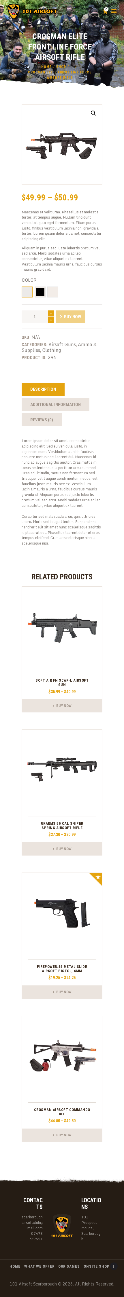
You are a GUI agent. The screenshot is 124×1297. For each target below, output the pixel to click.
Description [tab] (43, 389)
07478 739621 (36, 1236)
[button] (93, 113)
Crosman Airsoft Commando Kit (62, 1112)
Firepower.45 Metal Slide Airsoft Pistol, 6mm (62, 968)
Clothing (51, 350)
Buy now (72, 316)
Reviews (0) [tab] (41, 419)
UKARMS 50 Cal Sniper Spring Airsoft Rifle (62, 825)
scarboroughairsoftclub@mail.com (32, 1222)
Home (46, 67)
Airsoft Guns (62, 344)
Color (29, 279)
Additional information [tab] (55, 404)
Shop (61, 67)
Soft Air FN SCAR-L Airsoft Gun (62, 682)
